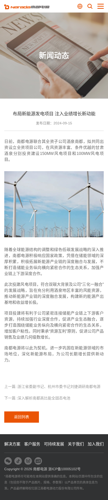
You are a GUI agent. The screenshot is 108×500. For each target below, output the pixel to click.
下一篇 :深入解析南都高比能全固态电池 (37, 398)
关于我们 (76, 444)
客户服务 (32, 444)
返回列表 (21, 417)
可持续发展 (54, 444)
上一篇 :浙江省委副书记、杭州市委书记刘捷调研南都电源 (52, 387)
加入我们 (96, 444)
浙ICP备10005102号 (64, 469)
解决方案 (12, 444)
